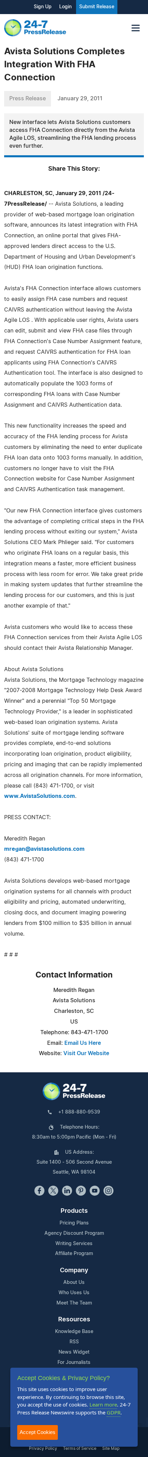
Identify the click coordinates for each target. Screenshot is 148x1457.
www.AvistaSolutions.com (39, 796)
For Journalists (74, 1362)
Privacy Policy (43, 1448)
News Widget (74, 1352)
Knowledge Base (74, 1331)
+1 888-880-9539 (79, 1112)
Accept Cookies (37, 1432)
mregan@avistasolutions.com (44, 849)
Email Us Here (82, 1043)
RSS (74, 1342)
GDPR (113, 1412)
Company (74, 1270)
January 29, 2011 (80, 98)
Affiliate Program (74, 1253)
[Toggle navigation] (135, 28)
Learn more (103, 1404)
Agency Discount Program (74, 1233)
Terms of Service (79, 1448)
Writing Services (74, 1243)
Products (74, 1211)
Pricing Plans (74, 1223)
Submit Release (96, 6)
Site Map (110, 1448)
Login (65, 6)
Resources (74, 1320)
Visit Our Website (86, 1053)
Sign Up (43, 6)
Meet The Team (74, 1303)
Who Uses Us (74, 1292)
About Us (74, 1282)
